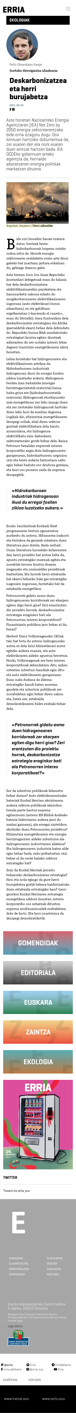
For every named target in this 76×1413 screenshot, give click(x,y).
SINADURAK (16, 1258)
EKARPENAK (10, 1380)
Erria (32, 1365)
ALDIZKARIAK (55, 1258)
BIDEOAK (52, 1263)
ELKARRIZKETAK (18, 1263)
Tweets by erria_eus (16, 1190)
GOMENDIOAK (17, 1274)
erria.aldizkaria (12, 1369)
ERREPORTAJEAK (19, 1269)
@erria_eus (36, 1369)
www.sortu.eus (53, 1398)
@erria (8, 1365)
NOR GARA (53, 1274)
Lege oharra (15, 1326)
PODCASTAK (54, 1269)
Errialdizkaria (63, 1365)
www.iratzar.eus (16, 1398)
